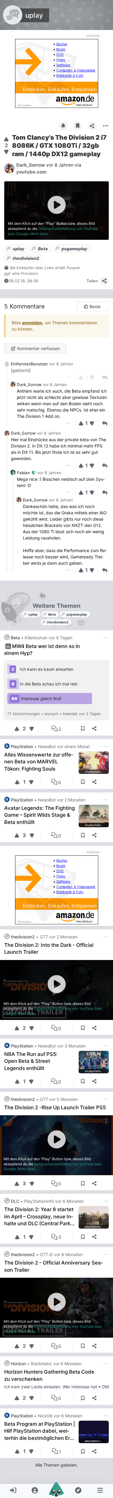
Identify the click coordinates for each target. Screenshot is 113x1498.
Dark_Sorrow (29, 384)
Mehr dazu (39, 233)
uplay (34, 15)
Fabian (24, 472)
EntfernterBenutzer (29, 363)
